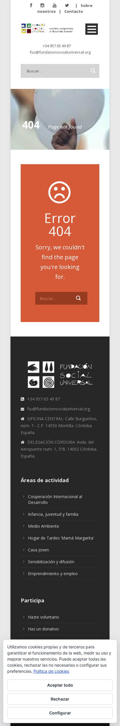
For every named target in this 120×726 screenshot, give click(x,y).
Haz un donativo (43, 629)
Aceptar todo (60, 685)
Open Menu (91, 29)
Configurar (60, 712)
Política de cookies (51, 671)
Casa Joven (38, 550)
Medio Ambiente (43, 526)
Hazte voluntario (43, 617)
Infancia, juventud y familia (53, 514)
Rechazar (60, 698)
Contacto (73, 11)
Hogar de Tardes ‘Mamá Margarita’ (61, 538)
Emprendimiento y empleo (53, 573)
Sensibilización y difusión (51, 561)
